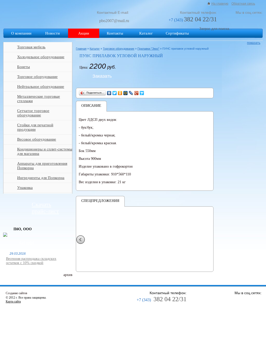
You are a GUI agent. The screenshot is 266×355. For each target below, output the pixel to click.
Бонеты (23, 67)
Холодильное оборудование (40, 57)
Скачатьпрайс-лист (45, 207)
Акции (83, 33)
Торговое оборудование (37, 77)
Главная (81, 48)
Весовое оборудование (36, 139)
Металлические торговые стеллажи (38, 98)
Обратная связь (243, 3)
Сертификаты (177, 33)
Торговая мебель (31, 47)
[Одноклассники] (120, 93)
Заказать (102, 76)
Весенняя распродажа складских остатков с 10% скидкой (31, 261)
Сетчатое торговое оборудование (33, 113)
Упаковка (25, 188)
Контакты (115, 33)
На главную (219, 3)
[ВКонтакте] (109, 93)
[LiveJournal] (131, 93)
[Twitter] (114, 93)
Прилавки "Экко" (148, 48)
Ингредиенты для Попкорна (40, 178)
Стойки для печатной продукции (35, 127)
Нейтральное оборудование (40, 86)
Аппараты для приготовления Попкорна (42, 165)
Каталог (146, 33)
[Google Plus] (136, 93)
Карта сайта (13, 301)
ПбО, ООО (23, 229)
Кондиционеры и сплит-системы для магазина (44, 151)
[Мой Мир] (125, 93)
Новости (52, 33)
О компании (21, 33)
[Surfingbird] (142, 93)
